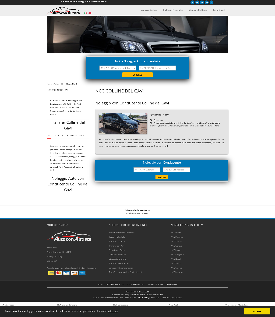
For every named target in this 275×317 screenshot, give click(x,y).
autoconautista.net (120, 294)
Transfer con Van (116, 245)
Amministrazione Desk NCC (59, 252)
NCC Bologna (177, 237)
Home (100, 284)
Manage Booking (54, 256)
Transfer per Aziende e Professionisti (125, 272)
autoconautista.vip (137, 294)
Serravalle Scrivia (187, 126)
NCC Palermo (177, 272)
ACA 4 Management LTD (148, 297)
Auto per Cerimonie (117, 254)
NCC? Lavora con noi (114, 284)
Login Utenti (52, 260)
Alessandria (158, 120)
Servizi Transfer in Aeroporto (121, 232)
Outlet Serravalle (213, 123)
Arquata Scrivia (170, 123)
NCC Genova (176, 245)
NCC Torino (176, 263)
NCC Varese (176, 241)
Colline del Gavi (183, 123)
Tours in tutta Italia (117, 237)
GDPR (147, 292)
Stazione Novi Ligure (203, 126)
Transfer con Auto (117, 241)
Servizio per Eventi (117, 250)
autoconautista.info (155, 294)
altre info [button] (113, 311)
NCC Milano (176, 232)
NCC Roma (175, 250)
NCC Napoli (176, 259)
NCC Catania (176, 267)
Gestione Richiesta (155, 284)
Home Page (52, 247)
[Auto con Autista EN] (90, 13)
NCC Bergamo (177, 254)
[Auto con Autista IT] (85, 13)
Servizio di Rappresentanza (121, 267)
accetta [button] (257, 311)
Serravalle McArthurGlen (169, 126)
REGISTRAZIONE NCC (134, 292)
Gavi (193, 123)
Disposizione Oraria (117, 259)
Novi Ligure (200, 123)
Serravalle (154, 126)
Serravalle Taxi (159, 115)
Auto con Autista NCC (55, 84)
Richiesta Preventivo (135, 284)
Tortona (216, 126)
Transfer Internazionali (119, 263)
